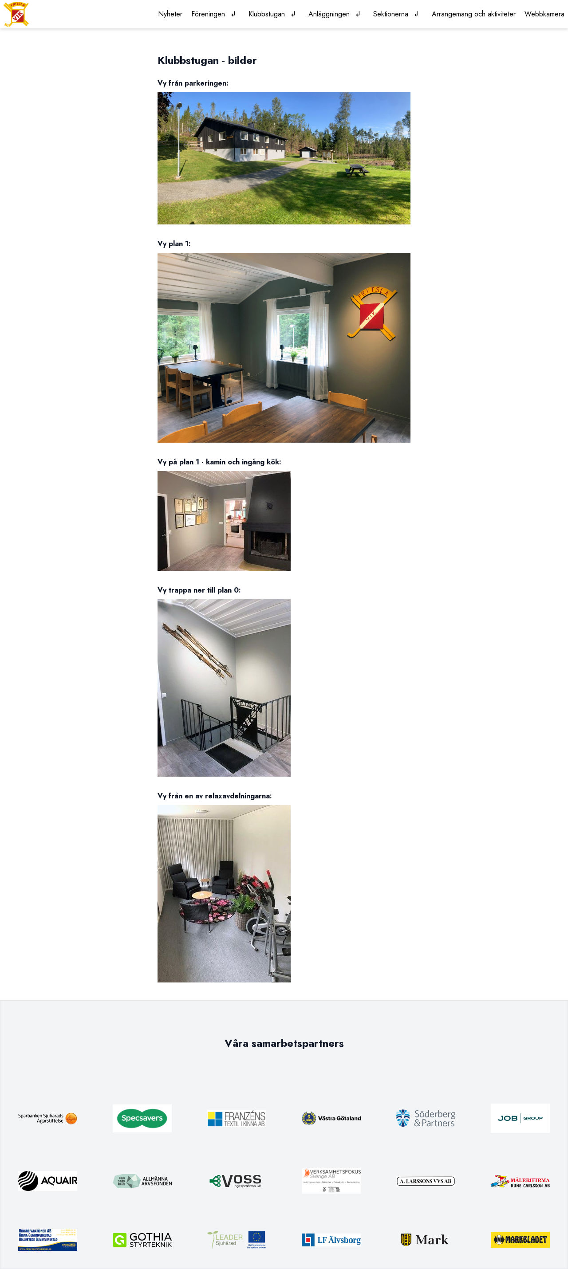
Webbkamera (544, 14)
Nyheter (170, 14)
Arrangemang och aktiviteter (474, 14)
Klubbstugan (266, 14)
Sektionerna (390, 14)
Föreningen (208, 14)
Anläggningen (329, 14)
